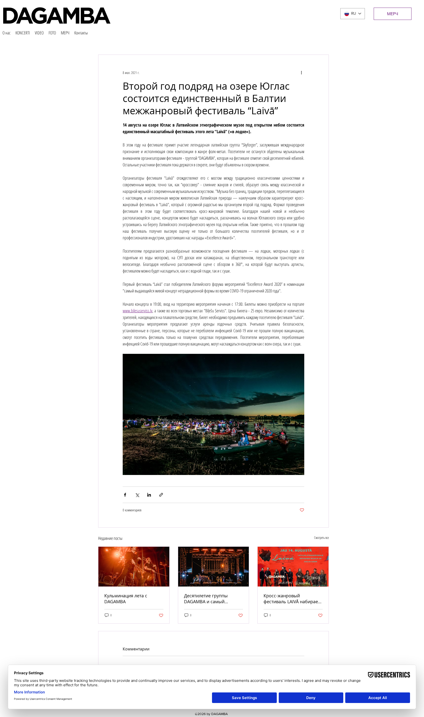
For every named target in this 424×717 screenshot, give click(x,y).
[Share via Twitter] (137, 494)
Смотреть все (321, 537)
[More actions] (301, 72)
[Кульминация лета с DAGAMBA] (133, 567)
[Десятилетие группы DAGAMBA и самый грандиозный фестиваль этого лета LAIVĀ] (213, 567)
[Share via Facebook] (125, 494)
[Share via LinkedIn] (149, 494)
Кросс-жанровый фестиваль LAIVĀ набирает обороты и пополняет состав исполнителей (292, 598)
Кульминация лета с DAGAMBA (125, 598)
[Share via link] (161, 494)
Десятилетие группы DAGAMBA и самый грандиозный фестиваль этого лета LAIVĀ (210, 598)
